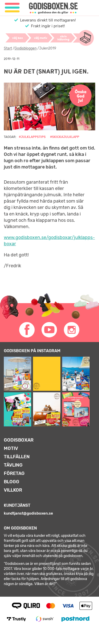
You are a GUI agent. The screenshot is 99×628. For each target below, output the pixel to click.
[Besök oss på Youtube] (49, 330)
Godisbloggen (25, 48)
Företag (14, 473)
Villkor (13, 490)
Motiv (11, 448)
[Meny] (12, 8)
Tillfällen (17, 457)
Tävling (13, 465)
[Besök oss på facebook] (27, 330)
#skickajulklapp (64, 137)
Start (8, 48)
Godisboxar (19, 440)
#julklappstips (32, 137)
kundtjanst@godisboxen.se (28, 513)
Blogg (11, 482)
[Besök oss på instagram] (72, 330)
